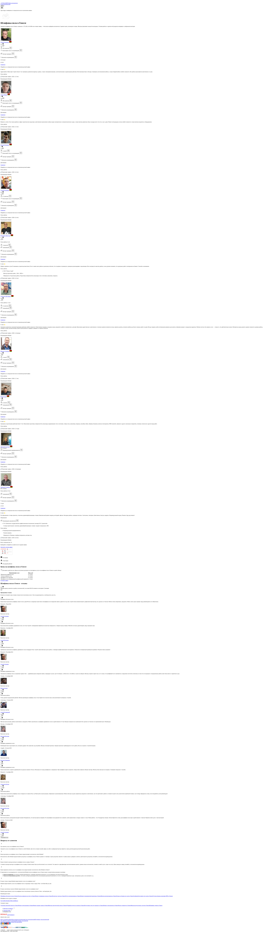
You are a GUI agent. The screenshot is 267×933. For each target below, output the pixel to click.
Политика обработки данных (7, 922)
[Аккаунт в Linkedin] (10, 924)
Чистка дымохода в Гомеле (124, 905)
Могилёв (13, 900)
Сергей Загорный (5, 190)
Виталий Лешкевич (5, 760)
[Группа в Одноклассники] (3, 924)
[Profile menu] (2, 7)
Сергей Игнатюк (5, 640)
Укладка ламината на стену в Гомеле (26, 896)
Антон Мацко (4, 94)
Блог (21, 922)
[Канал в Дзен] (6, 924)
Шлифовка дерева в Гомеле (155, 905)
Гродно (2, 900)
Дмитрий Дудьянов (5, 487)
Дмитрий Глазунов (5, 446)
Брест (9, 900)
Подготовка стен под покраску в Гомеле (93, 905)
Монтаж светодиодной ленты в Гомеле (57, 905)
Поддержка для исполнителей (42, 919)
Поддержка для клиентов (22, 920)
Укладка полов (6, 910)
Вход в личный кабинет (6, 919)
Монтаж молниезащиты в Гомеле (109, 896)
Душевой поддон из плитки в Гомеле (75, 905)
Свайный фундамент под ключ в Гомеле (143, 896)
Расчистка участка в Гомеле (58, 896)
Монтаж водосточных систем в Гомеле (140, 905)
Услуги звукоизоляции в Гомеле (73, 896)
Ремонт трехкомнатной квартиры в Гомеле (91, 896)
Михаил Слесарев (5, 351)
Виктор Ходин (4, 688)
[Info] (10, 48)
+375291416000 (4, 3)
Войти (2, 5)
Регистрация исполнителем (18, 919)
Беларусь (5, 926)
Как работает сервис (5, 920)
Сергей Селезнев (5, 616)
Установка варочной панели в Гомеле (9, 905)
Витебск (6, 900)
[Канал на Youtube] (8, 924)
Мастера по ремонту (8, 908)
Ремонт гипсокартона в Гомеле (110, 905)
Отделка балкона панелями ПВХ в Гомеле (163, 896)
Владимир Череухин (5, 235)
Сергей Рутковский (5, 712)
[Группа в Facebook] (5, 924)
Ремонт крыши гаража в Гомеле (40, 905)
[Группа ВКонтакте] (1, 924)
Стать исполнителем (5, 4)
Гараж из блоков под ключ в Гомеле (125, 896)
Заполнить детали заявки (6, 547)
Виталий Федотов (5, 736)
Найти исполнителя (13, 3)
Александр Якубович (6, 296)
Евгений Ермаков (5, 145)
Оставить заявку (4, 580)
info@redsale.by (10, 914)
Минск (16, 900)
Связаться (3, 64)
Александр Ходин (5, 784)
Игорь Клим (3, 396)
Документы (17, 922)
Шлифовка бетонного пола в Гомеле (9, 896)
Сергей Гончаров (5, 42)
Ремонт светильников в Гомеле (25, 905)
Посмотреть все (4, 837)
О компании (13, 920)
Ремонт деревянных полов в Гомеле (43, 896)
